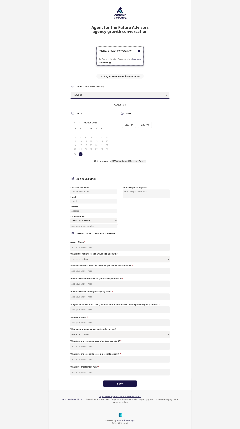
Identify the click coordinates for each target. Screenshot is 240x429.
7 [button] (101, 137)
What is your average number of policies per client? (95, 341)
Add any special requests (135, 187)
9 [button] (75, 141)
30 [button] (75, 154)
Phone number (77, 216)
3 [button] (80, 137)
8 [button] (107, 137)
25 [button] (86, 149)
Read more (136, 59)
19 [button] (91, 145)
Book (120, 383)
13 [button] (96, 141)
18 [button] (86, 145)
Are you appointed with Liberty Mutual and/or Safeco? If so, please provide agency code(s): (114, 304)
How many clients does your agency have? (90, 291)
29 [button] (107, 149)
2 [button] (75, 137)
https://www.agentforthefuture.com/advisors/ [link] (120, 396)
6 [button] (96, 137)
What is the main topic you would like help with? (94, 253)
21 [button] (102, 145)
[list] (120, 58)
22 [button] (107, 145)
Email (73, 197)
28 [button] (102, 149)
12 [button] (91, 141)
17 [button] (80, 145)
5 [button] (91, 137)
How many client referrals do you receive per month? (96, 278)
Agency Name (77, 242)
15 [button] (107, 141)
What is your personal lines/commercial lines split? (94, 354)
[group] (144, 125)
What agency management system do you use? (93, 329)
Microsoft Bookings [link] (126, 420)
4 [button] (85, 137)
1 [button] (107, 133)
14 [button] (102, 141)
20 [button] (96, 145)
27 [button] (96, 149)
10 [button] (80, 141)
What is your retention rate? (84, 366)
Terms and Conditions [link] (72, 399)
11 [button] (86, 141)
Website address (78, 317)
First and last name (79, 187)
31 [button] (80, 154)
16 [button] (75, 145)
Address (74, 206)
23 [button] (75, 149)
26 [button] (91, 149)
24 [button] (80, 149)
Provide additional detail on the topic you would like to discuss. (101, 265)
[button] (75, 122)
